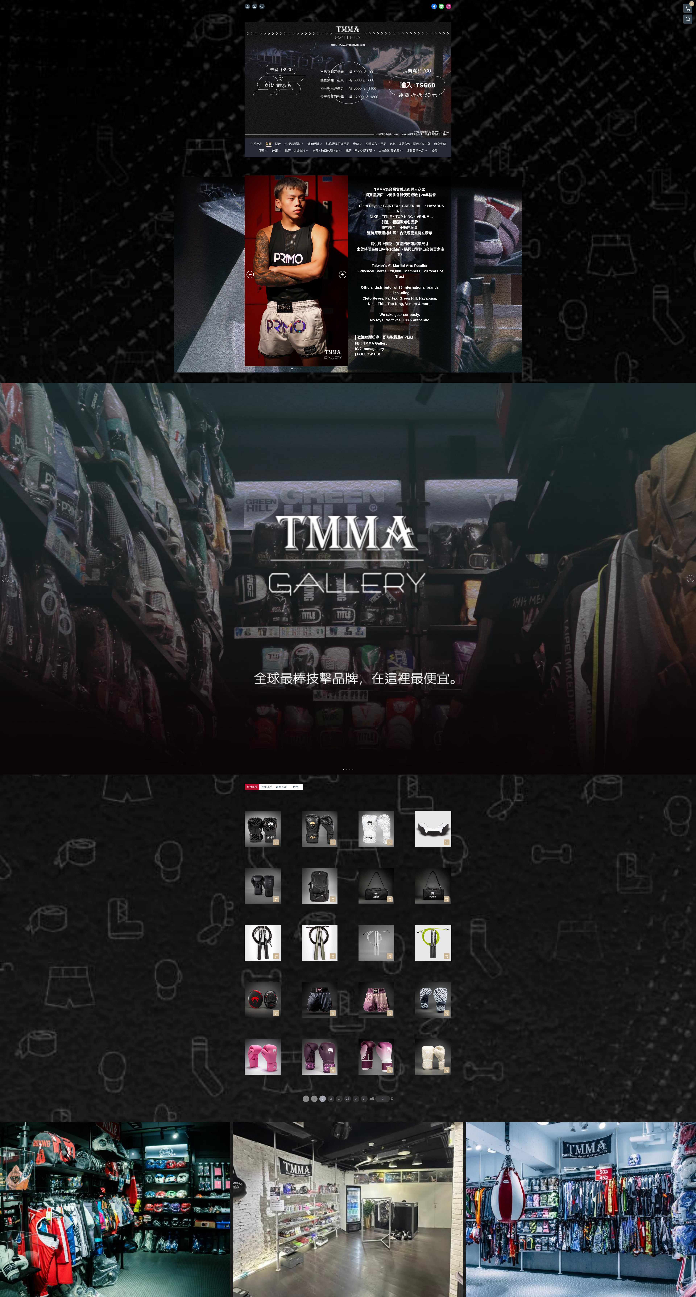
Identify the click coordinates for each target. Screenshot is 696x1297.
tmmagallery (373, 349)
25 (347, 1098)
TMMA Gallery (375, 343)
